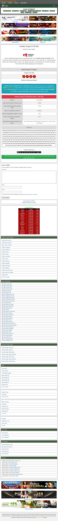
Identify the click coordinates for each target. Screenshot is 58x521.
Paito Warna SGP (7, 292)
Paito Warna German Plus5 (9, 323)
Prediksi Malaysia (6, 267)
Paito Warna (4, 368)
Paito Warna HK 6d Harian (9, 301)
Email (3, 189)
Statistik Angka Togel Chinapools (9, 354)
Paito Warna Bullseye (8, 318)
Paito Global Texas (7, 337)
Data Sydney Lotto (13, 462)
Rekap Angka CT (5, 382)
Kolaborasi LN (5, 411)
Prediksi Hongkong (6, 249)
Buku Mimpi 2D (5, 449)
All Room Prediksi (6, 277)
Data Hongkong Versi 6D (8, 295)
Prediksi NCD (5, 274)
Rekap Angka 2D (5, 375)
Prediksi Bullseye (5, 261)
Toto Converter (5, 386)
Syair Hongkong (5, 437)
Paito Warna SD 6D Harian (9, 311)
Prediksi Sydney (5, 251)
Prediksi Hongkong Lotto (15, 467)
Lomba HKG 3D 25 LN (6, 242)
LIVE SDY (3, 3)
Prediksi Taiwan (5, 254)
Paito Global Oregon (7, 335)
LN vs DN (4, 413)
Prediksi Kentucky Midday (7, 272)
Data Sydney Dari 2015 (8, 306)
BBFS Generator (5, 402)
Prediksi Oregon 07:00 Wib (29, 46)
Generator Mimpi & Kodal (7, 444)
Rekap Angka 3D (5, 377)
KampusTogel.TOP (39, 517)
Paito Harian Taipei (14, 476)
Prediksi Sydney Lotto (15, 470)
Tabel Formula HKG (7, 285)
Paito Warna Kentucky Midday (10, 325)
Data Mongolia (13, 465)
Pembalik (4, 418)
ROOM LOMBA (23, 3)
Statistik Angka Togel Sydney (8, 352)
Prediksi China (5, 258)
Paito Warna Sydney (7, 313)
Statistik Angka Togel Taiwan (8, 356)
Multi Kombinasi (5, 408)
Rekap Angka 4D (5, 380)
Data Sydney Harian (7, 308)
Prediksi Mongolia (6, 263)
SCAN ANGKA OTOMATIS (29, 201)
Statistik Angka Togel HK (7, 349)
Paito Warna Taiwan (7, 316)
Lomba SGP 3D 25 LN (6, 240)
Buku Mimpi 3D (5, 451)
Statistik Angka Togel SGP (7, 347)
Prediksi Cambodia (6, 256)
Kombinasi (4, 404)
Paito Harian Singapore (8, 328)
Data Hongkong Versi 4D (8, 294)
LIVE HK (16, 3)
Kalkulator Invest (5, 421)
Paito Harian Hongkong (8, 326)
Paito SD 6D (6, 309)
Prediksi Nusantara (6, 265)
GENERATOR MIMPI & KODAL (29, 202)
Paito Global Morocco (8, 340)
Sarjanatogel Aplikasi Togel (8, 1)
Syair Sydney (5, 432)
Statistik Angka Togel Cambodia (9, 359)
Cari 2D (3, 425)
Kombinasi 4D (5, 406)
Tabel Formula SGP (7, 283)
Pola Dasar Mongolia (14, 472)
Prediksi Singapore (6, 247)
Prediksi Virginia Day (14, 469)
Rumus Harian (5, 370)
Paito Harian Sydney (7, 330)
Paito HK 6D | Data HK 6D (9, 299)
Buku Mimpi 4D (5, 453)
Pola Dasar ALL (5, 396)
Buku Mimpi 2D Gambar (7, 446)
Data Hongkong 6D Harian (9, 297)
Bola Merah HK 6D (7, 332)
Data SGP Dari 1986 (7, 289)
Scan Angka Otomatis (6, 373)
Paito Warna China (7, 320)
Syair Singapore (5, 435)
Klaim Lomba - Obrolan (7, 245)
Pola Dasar (4, 394)
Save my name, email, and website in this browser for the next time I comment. (20, 194)
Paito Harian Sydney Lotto (14, 460)
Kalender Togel (10, 87)
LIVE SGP (10, 3)
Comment (4, 169)
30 (38, 152)
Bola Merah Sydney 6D (8, 333)
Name (3, 184)
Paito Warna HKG (7, 302)
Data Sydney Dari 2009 (8, 304)
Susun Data (4, 423)
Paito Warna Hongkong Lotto (16, 474)
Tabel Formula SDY (7, 287)
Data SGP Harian (7, 290)
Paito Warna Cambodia (8, 314)
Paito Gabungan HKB (8, 338)
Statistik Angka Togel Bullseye (8, 361)
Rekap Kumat (5, 384)
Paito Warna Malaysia (8, 321)
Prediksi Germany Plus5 (7, 270)
